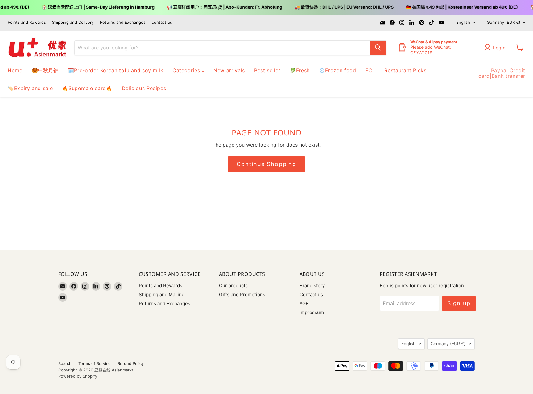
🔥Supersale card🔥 (87, 88)
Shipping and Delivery (73, 22)
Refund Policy (131, 363)
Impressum (312, 312)
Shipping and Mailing (161, 294)
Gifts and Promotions (242, 294)
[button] (496, 47)
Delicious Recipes (144, 88)
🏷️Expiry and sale (30, 88)
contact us (162, 22)
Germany (503, 22)
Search (65, 363)
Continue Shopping (266, 164)
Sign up (459, 303)
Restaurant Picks (405, 70)
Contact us (311, 294)
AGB (304, 303)
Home (15, 70)
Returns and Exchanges (123, 22)
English (463, 22)
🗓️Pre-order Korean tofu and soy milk (115, 70)
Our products (233, 285)
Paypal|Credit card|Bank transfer (501, 73)
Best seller (267, 70)
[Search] (378, 47)
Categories (187, 70)
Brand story (312, 285)
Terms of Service (94, 363)
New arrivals (229, 70)
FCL (370, 70)
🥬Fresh (300, 70)
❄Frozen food (337, 70)
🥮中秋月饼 (45, 70)
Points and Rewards (27, 22)
